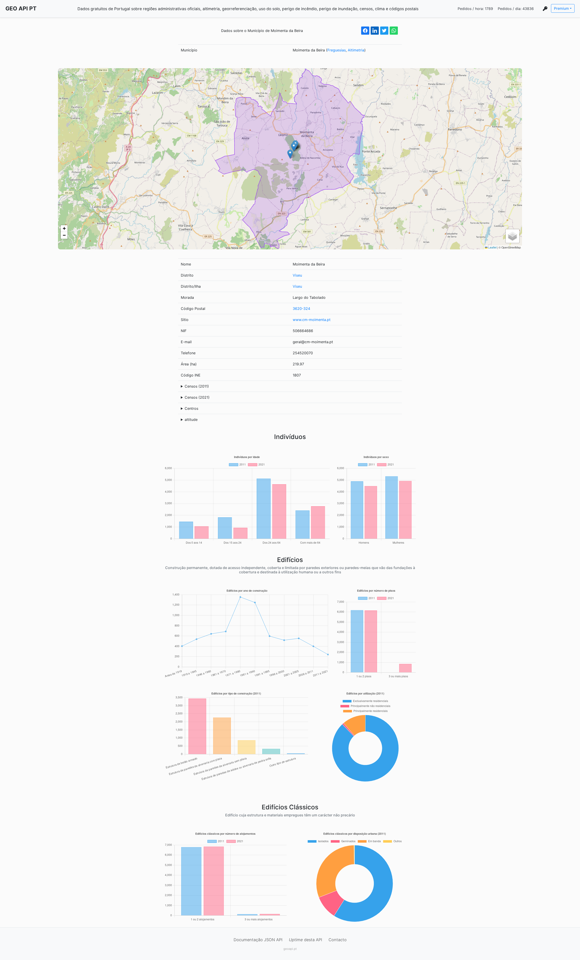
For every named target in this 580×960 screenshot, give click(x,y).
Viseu (297, 275)
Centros (191, 408)
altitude (191, 419)
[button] (290, 154)
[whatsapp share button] (394, 31)
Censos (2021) (197, 397)
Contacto (338, 939)
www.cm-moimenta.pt (312, 319)
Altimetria (356, 50)
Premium (561, 8)
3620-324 (301, 308)
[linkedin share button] (375, 31)
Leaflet (492, 247)
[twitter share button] (384, 31)
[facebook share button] (365, 31)
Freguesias (336, 50)
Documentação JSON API (258, 939)
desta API (305, 939)
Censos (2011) (197, 386)
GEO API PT (20, 8)
